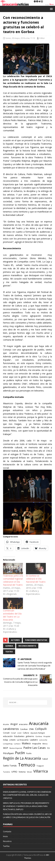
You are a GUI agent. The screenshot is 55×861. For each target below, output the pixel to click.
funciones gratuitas (36, 640)
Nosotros (7, 841)
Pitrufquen (8, 753)
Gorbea (9, 646)
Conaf (13, 733)
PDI (48, 748)
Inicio (5, 836)
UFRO (14, 771)
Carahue (24, 729)
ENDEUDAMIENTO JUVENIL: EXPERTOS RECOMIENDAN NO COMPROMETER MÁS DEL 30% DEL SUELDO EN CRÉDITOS (27, 795)
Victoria (22, 771)
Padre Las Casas (34, 748)
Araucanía (38, 723)
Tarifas (6, 846)
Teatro (9, 651)
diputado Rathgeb (37, 733)
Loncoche (43, 740)
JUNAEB (12, 740)
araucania (23, 724)
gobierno (30, 736)
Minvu (45, 744)
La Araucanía (22, 739)
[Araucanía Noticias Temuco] (27, 3)
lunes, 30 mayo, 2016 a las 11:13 (20, 38)
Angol (14, 724)
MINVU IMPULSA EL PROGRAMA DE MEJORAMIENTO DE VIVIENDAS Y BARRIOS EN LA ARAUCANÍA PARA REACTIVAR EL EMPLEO (26, 806)
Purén (28, 753)
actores (15, 640)
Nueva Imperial (15, 748)
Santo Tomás (10, 765)
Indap (5, 740)
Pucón (20, 752)
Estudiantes (19, 736)
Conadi (6, 732)
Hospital (46, 736)
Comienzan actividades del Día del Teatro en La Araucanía (12, 615)
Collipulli (41, 729)
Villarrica (40, 771)
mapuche (36, 743)
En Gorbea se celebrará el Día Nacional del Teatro (36, 578)
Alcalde (6, 724)
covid (19, 733)
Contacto (7, 831)
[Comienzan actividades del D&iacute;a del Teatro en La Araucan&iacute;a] (13, 603)
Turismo (6, 772)
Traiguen (40, 766)
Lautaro (34, 739)
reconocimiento (27, 646)
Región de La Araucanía (22, 758)
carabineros (11, 729)
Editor (42, 38)
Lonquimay (8, 744)
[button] (50, 9)
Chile (31, 728)
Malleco (26, 743)
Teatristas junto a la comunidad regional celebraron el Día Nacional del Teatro (13, 580)
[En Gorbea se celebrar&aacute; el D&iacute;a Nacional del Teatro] (36, 568)
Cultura (26, 733)
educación (8, 736)
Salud (45, 758)
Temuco (26, 765)
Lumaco (17, 744)
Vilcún (29, 772)
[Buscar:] (28, 702)
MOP (5, 747)
